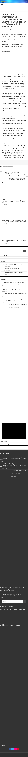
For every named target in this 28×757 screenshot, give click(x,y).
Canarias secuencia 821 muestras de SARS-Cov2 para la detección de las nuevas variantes (11, 171)
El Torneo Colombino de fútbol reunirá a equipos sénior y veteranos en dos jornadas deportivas (18, 306)
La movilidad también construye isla (11, 268)
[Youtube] (18, 749)
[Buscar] (24, 251)
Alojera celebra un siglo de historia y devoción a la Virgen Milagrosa (12, 595)
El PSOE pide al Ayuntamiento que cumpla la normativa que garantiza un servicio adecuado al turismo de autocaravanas (13, 589)
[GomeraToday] (14, 1)
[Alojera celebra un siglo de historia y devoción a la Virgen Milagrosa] (14, 628)
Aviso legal (2, 613)
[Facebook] (10, 749)
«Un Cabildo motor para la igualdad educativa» (13, 264)
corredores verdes (8, 166)
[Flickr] (15, 749)
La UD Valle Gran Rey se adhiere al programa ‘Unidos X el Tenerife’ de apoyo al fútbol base (14, 220)
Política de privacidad (5, 615)
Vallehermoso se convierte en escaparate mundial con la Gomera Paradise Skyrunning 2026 (13, 201)
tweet (11, 29)
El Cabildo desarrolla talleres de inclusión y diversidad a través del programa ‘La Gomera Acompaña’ (14, 240)
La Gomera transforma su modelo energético (13, 272)
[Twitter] (12, 749)
